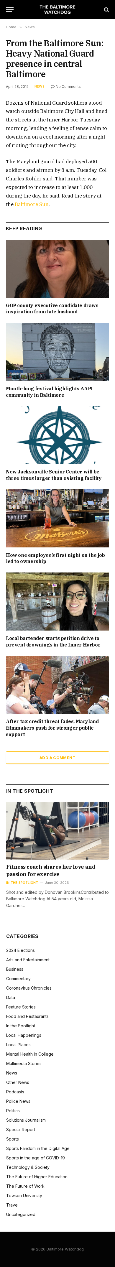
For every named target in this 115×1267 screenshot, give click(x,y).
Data (10, 997)
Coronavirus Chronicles (29, 987)
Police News (18, 1101)
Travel (12, 1204)
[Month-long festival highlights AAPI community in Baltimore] (57, 352)
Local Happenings (23, 1035)
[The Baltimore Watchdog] (58, 9)
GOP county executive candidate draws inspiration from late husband (52, 308)
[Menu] (10, 9)
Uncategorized (20, 1214)
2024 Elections (20, 950)
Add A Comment (57, 757)
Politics (13, 1110)
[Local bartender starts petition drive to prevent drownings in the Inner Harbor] (57, 601)
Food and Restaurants (27, 1016)
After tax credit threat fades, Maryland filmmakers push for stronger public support (52, 727)
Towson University (24, 1195)
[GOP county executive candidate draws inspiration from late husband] (57, 269)
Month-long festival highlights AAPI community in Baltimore (49, 392)
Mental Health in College (30, 1054)
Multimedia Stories (24, 1063)
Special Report (20, 1129)
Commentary (18, 978)
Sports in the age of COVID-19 (35, 1157)
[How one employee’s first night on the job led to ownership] (57, 518)
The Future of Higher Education (37, 1176)
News (39, 86)
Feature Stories (21, 1006)
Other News (17, 1082)
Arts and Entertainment (28, 959)
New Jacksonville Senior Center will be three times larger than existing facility (54, 475)
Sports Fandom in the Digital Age (38, 1148)
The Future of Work (25, 1186)
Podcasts (15, 1091)
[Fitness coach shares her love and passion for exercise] (57, 831)
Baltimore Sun (32, 204)
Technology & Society (28, 1167)
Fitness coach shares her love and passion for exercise (50, 870)
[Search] (106, 9)
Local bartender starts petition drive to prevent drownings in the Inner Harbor (53, 641)
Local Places (18, 1044)
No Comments (68, 86)
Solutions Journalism (26, 1120)
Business (14, 969)
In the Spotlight (20, 1025)
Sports (12, 1138)
